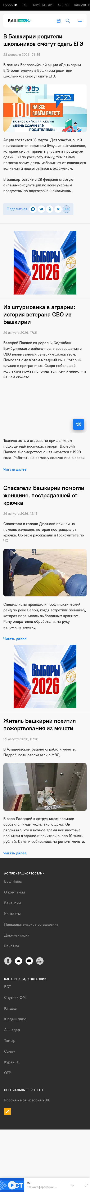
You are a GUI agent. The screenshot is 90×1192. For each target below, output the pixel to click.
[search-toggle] (67, 20)
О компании (14, 892)
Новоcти (10, 5)
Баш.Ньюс (13, 881)
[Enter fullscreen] (86, 1185)
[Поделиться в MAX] (33, 209)
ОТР (7, 1073)
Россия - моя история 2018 (27, 1100)
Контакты (12, 913)
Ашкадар (12, 1030)
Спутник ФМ (42, 5)
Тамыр (9, 1040)
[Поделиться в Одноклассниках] (49, 209)
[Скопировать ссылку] (66, 209)
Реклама (11, 946)
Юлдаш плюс (15, 1019)
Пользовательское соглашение (31, 924)
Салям (9, 1051)
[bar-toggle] (80, 20)
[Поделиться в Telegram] (58, 209)
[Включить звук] (78, 424)
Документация (16, 935)
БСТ (25, 5)
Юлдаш (63, 5)
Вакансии (12, 903)
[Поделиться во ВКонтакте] (41, 209)
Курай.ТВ (11, 1062)
